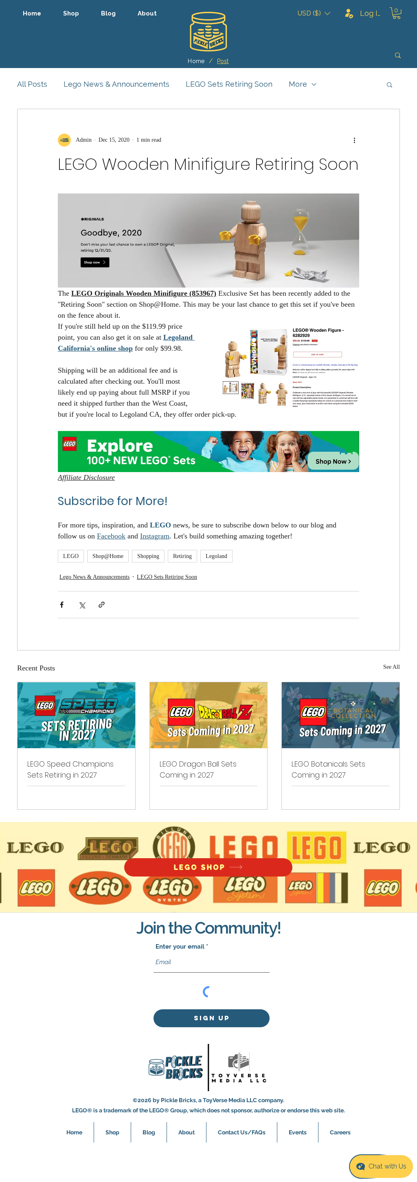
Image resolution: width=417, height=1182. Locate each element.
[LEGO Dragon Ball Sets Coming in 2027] (209, 715)
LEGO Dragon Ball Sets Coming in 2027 (198, 769)
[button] (314, 13)
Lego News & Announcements (116, 84)
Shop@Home (107, 556)
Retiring (182, 556)
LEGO (71, 556)
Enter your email (180, 947)
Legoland (216, 556)
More (298, 84)
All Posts (32, 84)
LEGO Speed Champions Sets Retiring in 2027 (70, 769)
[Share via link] (101, 605)
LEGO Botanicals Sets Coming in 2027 (328, 769)
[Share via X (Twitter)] (82, 605)
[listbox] (314, 13)
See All (391, 667)
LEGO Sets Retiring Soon (229, 84)
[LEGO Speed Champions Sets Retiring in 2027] (76, 715)
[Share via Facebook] (62, 605)
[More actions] (354, 140)
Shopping (148, 556)
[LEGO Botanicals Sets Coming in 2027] (340, 715)
